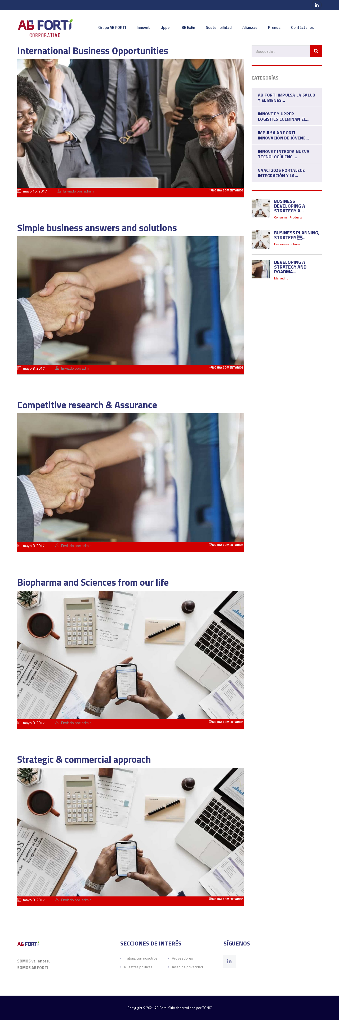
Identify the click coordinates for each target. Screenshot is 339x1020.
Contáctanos (302, 27)
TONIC (207, 1007)
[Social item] (229, 961)
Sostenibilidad (219, 27)
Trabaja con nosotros (141, 958)
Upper (165, 27)
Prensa (274, 27)
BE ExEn (188, 27)
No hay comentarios (228, 190)
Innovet (143, 27)
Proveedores (182, 958)
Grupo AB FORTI (112, 27)
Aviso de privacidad (187, 967)
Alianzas (249, 27)
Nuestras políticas (138, 967)
